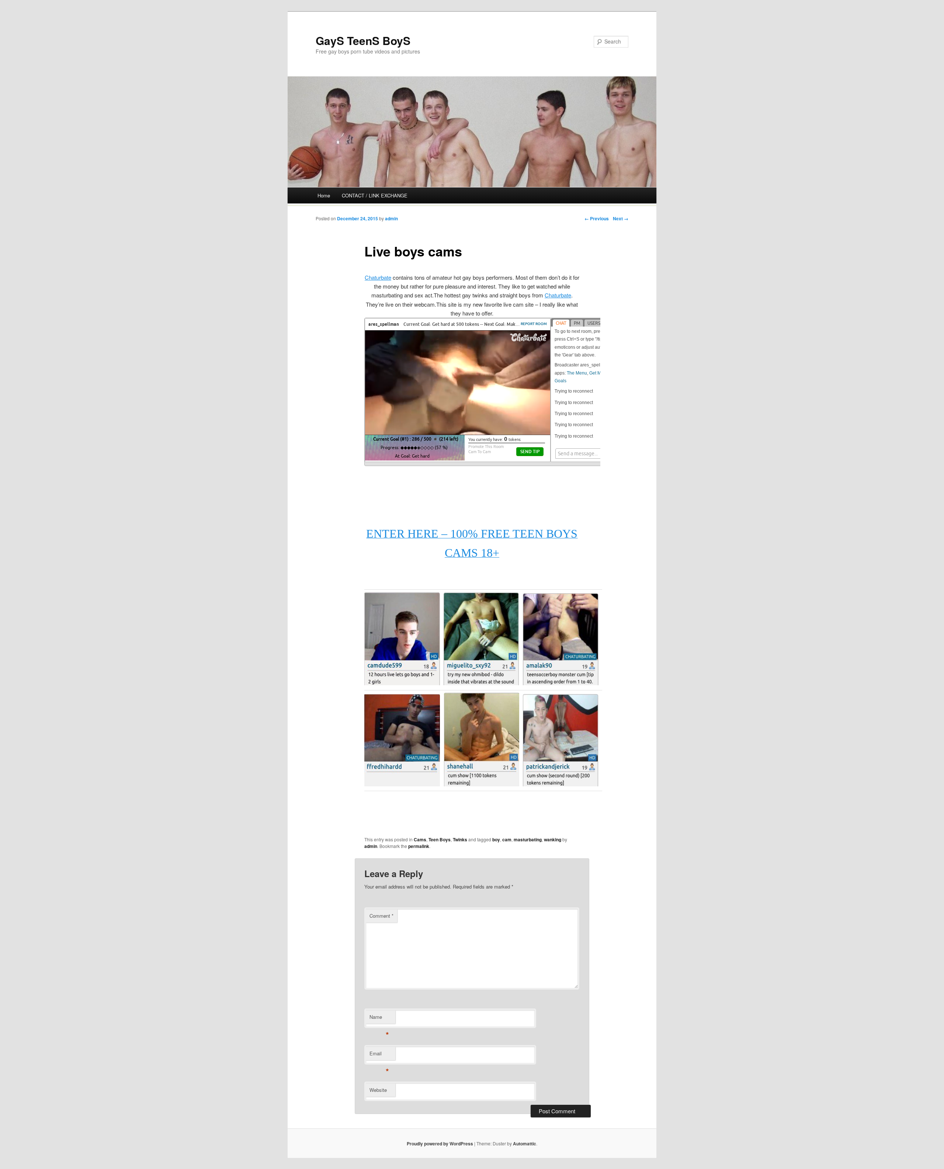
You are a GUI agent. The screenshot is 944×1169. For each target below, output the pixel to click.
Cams (420, 839)
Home (323, 195)
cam (506, 839)
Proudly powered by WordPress (440, 1143)
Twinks (460, 839)
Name (379, 1018)
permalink (418, 846)
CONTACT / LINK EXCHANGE (374, 195)
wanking (552, 839)
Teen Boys (439, 839)
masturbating (528, 839)
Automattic (524, 1143)
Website (378, 1089)
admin (391, 218)
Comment (381, 915)
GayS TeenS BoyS (363, 40)
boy (496, 839)
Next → (620, 218)
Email (379, 1055)
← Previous (596, 218)
